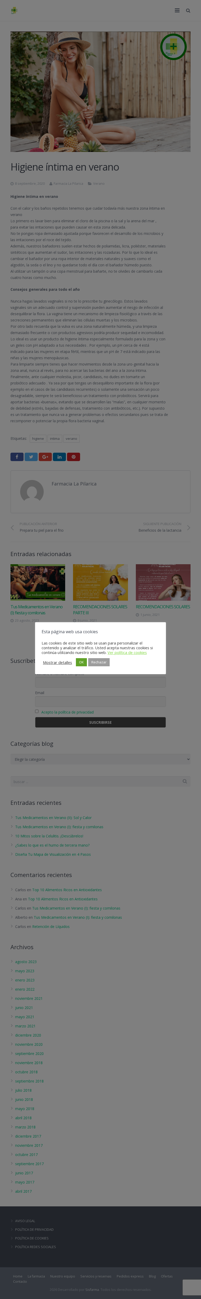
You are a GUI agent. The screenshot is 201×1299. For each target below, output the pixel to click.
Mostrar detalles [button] (57, 662)
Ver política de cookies (127, 652)
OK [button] (81, 662)
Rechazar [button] (99, 662)
